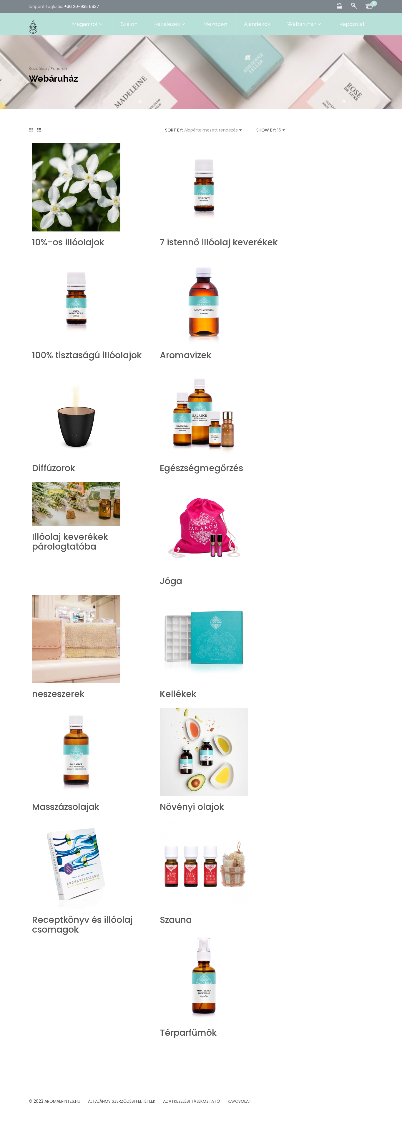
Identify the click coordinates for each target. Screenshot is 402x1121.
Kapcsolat (352, 24)
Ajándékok (257, 24)
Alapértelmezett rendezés (211, 130)
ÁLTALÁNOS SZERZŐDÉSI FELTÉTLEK (121, 1101)
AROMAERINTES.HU (62, 1101)
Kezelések (167, 24)
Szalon (129, 24)
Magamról (84, 24)
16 (279, 130)
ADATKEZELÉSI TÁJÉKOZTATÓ (191, 1101)
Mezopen (215, 24)
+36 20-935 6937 (81, 6)
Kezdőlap (38, 68)
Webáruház (301, 24)
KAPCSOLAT (239, 1101)
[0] (369, 5)
